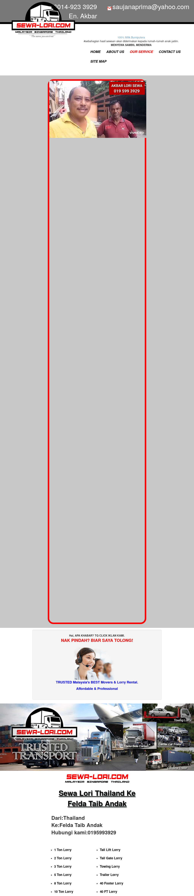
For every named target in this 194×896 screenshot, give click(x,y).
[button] (14, 737)
